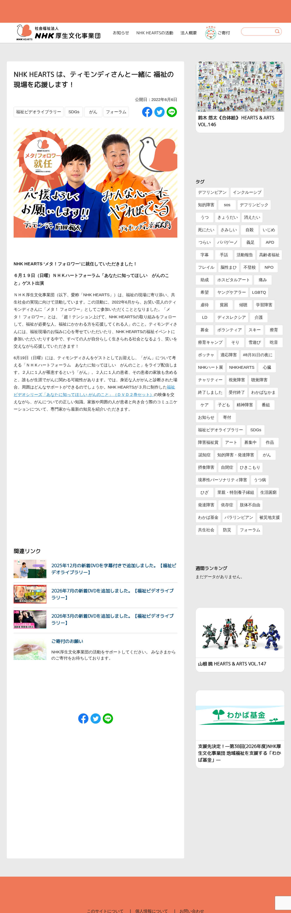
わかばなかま (263, 392)
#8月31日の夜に (258, 355)
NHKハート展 (210, 367)
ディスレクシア (231, 317)
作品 (270, 442)
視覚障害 (237, 380)
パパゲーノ (227, 242)
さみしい (229, 230)
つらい (204, 242)
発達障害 (206, 505)
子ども (224, 405)
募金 (205, 330)
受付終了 (237, 392)
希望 (205, 292)
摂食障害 (206, 467)
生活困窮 (268, 492)
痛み (263, 280)
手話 (224, 255)
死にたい (206, 230)
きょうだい (227, 217)
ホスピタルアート (233, 280)
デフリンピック (254, 205)
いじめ (269, 230)
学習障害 (264, 305)
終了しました (210, 392)
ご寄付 (224, 33)
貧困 (224, 305)
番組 (266, 405)
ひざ (205, 492)
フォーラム (116, 112)
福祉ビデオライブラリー (38, 112)
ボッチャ (206, 355)
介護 (259, 317)
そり (235, 342)
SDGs (73, 112)
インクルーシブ (247, 192)
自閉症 (227, 467)
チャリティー (210, 380)
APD (270, 242)
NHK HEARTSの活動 (154, 33)
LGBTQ (259, 292)
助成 (205, 280)
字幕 (205, 255)
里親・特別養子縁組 (235, 492)
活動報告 (245, 255)
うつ (205, 217)
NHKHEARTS (241, 367)
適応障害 (229, 355)
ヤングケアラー (231, 292)
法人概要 (189, 33)
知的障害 (206, 205)
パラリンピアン (239, 517)
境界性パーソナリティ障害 (222, 480)
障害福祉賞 (208, 442)
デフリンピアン (212, 192)
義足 (250, 242)
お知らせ (121, 33)
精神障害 (245, 405)
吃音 (274, 342)
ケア (205, 405)
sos (227, 205)
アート (231, 442)
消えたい (252, 217)
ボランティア (229, 330)
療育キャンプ (210, 342)
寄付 (227, 417)
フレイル (206, 267)
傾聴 (243, 305)
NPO (269, 267)
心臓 (267, 367)
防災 (227, 530)
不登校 (249, 267)
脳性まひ (229, 267)
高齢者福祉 (269, 255)
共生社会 (206, 530)
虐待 (205, 305)
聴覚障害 (259, 380)
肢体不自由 (250, 505)
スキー (254, 330)
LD (204, 317)
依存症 (227, 505)
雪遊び (254, 342)
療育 (274, 330)
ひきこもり (250, 467)
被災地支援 (269, 517)
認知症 (204, 455)
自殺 (250, 230)
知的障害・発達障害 (235, 455)
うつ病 (260, 480)
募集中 (250, 442)
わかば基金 (208, 517)
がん (93, 112)
